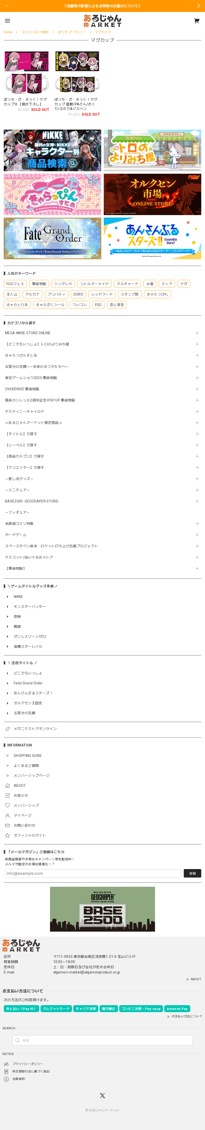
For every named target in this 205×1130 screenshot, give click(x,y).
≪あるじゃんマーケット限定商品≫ (33, 423)
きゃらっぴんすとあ (21, 355)
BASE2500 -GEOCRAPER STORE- (32, 501)
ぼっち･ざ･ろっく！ (72, 32)
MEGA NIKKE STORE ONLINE (27, 333)
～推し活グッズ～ (19, 479)
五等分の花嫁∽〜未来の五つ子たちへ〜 (38, 367)
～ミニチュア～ (17, 490)
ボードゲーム (15, 535)
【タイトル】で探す (21, 434)
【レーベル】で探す (21, 445)
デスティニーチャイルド (24, 411)
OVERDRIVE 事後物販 (22, 389)
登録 (192, 873)
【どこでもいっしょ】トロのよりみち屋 (39, 344)
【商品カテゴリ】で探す (24, 456)
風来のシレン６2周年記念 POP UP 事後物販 (40, 400)
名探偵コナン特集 (19, 524)
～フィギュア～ (17, 512)
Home (8, 32)
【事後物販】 (15, 568)
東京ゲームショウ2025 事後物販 (33, 378)
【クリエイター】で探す (24, 468)
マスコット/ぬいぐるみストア (29, 557)
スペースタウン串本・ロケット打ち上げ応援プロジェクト (51, 546)
